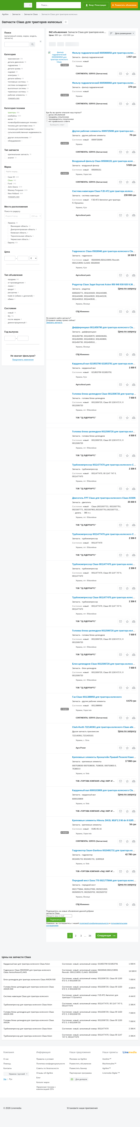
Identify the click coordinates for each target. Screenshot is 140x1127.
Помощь (7, 1064)
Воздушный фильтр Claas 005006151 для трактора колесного (105, 161)
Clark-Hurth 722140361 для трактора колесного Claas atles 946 (105, 727)
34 (90, 936)
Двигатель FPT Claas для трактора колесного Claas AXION (103, 498)
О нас (6, 1059)
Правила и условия (45, 1059)
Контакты (7, 1068)
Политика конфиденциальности (50, 1064)
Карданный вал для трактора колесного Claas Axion (27, 964)
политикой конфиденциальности (94, 923)
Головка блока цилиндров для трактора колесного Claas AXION (29, 1021)
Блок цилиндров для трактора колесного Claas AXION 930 (30, 979)
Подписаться (56, 920)
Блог (38, 1078)
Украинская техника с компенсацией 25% (46, 1088)
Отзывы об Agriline (44, 1073)
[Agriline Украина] (11, 5)
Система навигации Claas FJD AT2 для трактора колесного (104, 191)
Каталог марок (42, 1082)
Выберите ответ (57, 125)
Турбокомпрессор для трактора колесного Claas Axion (28, 1005)
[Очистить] (41, 41)
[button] (127, 73)
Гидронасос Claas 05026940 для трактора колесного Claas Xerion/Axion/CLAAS (27, 971)
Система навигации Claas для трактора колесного (26, 996)
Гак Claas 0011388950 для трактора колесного (97, 697)
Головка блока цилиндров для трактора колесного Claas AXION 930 (29, 988)
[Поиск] (39, 5)
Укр (4, 1079)
